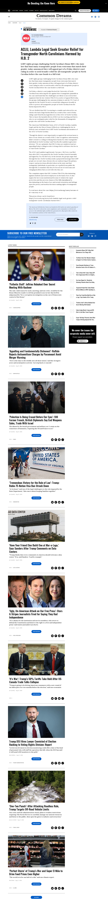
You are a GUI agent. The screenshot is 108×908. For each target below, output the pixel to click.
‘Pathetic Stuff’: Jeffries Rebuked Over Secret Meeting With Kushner (32, 285)
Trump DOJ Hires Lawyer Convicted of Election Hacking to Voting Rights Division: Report (32, 742)
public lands (16, 827)
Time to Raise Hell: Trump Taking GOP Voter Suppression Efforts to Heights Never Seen (85, 274)
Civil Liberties (44, 125)
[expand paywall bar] (106, 3)
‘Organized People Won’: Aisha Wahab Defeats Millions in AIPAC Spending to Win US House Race (85, 289)
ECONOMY (31, 10)
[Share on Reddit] (59, 308)
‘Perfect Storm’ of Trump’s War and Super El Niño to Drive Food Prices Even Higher (36, 872)
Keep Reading (36, 303)
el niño (15, 887)
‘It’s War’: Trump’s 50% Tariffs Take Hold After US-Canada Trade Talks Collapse (35, 680)
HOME (9, 22)
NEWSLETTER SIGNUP (85, 10)
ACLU (24, 22)
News (10, 307)
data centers (16, 567)
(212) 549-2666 (34, 217)
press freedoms (17, 635)
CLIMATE (26, 10)
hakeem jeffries (16, 307)
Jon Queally (12, 300)
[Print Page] (22, 93)
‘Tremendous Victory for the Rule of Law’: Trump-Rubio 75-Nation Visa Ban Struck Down (34, 484)
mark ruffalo (16, 373)
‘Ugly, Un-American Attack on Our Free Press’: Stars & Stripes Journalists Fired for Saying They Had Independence (35, 614)
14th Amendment (64, 180)
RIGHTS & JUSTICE (44, 10)
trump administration (18, 762)
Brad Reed (11, 880)
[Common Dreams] (9, 10)
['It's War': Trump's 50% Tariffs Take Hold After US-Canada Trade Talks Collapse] (36, 659)
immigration (16, 501)
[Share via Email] (22, 87)
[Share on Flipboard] (56, 308)
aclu (20, 22)
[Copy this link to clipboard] (22, 90)
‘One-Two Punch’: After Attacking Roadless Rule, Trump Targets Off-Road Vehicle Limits (34, 807)
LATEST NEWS (15, 10)
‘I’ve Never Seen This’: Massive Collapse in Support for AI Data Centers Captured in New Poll (86, 259)
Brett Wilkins (12, 755)
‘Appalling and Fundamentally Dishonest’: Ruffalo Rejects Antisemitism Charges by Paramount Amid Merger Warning (35, 354)
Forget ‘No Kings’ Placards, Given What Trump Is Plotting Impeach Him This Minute (85, 319)
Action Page (72, 219)
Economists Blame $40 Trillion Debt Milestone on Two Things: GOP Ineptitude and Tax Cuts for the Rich (85, 251)
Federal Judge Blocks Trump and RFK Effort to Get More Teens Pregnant (85, 311)
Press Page (60, 219)
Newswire (15, 22)
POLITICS (37, 10)
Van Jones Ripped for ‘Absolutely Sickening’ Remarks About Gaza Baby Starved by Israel (85, 281)
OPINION (21, 10)
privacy (73, 161)
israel (14, 439)
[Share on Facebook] (22, 80)
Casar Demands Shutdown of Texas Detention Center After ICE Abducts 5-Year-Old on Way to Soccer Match (85, 266)
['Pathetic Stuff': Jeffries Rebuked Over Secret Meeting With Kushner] (36, 265)
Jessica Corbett (12, 820)
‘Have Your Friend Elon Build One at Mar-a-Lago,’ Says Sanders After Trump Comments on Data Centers (34, 548)
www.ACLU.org (33, 219)
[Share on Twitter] (22, 84)
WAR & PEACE (52, 10)
